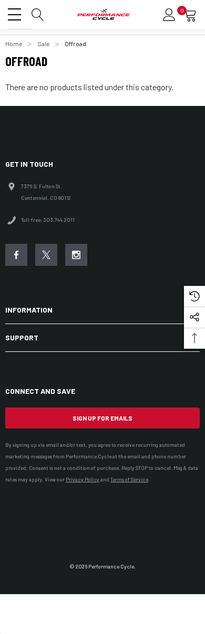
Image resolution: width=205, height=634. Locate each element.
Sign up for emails (102, 418)
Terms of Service (129, 479)
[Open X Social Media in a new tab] (46, 255)
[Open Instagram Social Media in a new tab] (76, 255)
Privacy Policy (82, 479)
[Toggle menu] (16, 13)
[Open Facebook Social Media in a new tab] (16, 255)
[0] (190, 15)
